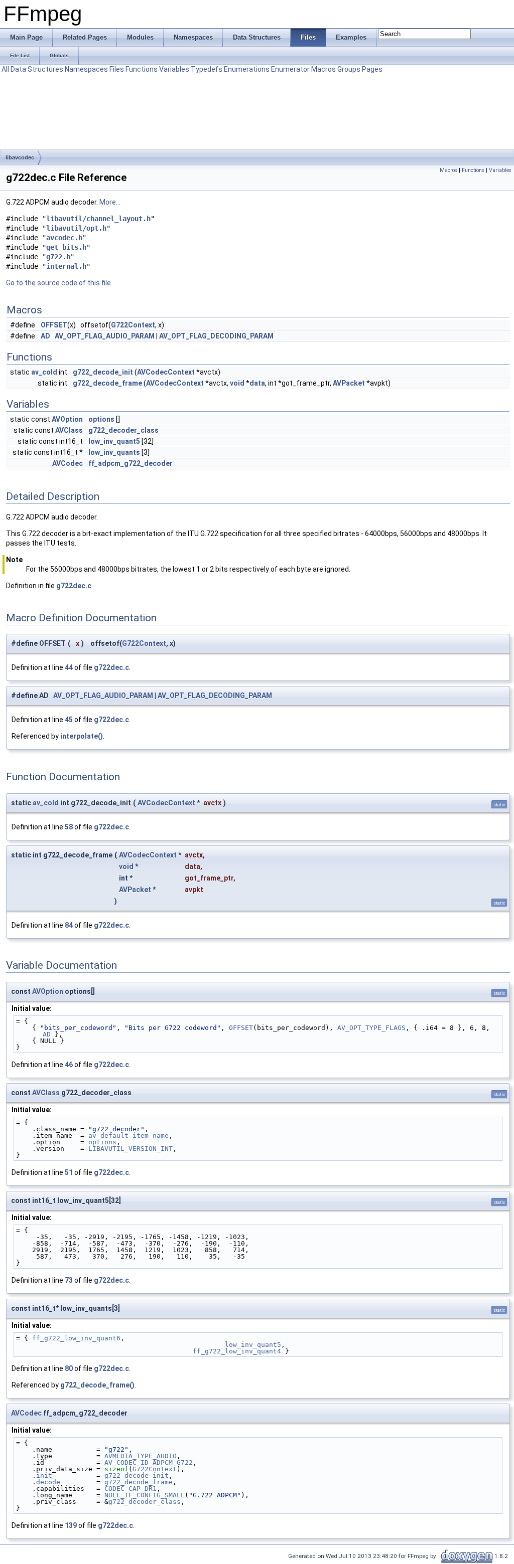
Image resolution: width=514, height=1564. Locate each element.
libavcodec (20, 157)
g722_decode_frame (107, 383)
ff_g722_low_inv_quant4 (237, 1351)
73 (69, 1280)
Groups (348, 69)
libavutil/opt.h (76, 228)
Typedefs (206, 69)
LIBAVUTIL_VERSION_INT (130, 1148)
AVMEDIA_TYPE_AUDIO (140, 1456)
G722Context (133, 325)
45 (69, 720)
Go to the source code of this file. (59, 283)
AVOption (67, 419)
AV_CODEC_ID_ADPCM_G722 (148, 1462)
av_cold (44, 372)
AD (45, 336)
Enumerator (290, 69)
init (44, 1475)
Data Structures (37, 69)
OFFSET (54, 325)
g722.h (58, 257)
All (5, 69)
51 (69, 1172)
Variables (174, 69)
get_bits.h (66, 247)
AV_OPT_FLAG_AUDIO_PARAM (105, 336)
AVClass (69, 430)
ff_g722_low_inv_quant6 (76, 1338)
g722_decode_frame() (97, 1385)
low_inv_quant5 (114, 441)
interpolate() (81, 736)
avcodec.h (64, 238)
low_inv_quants (114, 452)
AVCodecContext (166, 372)
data (257, 383)
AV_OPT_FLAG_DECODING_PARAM (216, 336)
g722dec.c (73, 586)
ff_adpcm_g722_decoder (130, 463)
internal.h (66, 266)
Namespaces (86, 69)
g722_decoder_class (123, 430)
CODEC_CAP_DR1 (130, 1488)
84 (69, 925)
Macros (323, 69)
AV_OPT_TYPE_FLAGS (371, 1027)
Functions (141, 69)
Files (116, 69)
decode (48, 1482)
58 (69, 827)
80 (69, 1368)
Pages (372, 69)
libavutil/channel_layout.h (98, 219)
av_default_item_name (128, 1135)
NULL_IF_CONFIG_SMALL (144, 1495)
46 (69, 1065)
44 (69, 667)
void (237, 383)
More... (109, 202)
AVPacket (349, 383)
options (101, 419)
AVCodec (67, 463)
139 (71, 1525)
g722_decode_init (103, 372)
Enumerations (247, 69)
